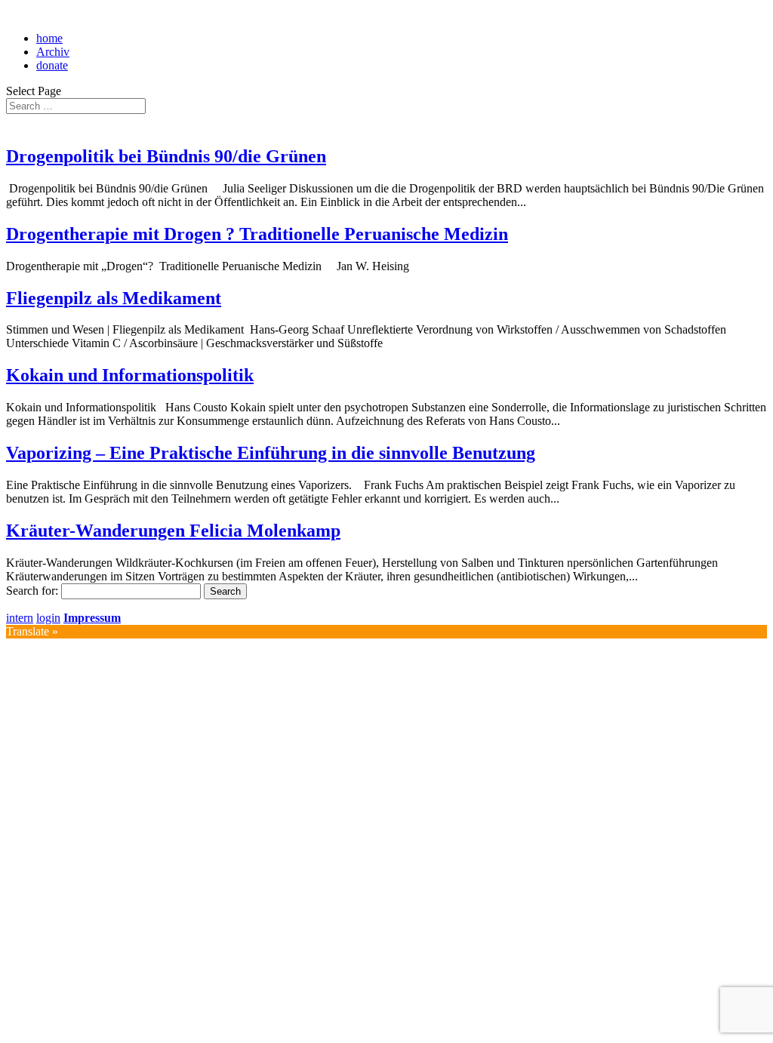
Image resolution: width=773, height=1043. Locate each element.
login (48, 617)
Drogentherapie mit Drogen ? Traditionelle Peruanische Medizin (257, 234)
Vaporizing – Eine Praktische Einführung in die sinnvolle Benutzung (270, 453)
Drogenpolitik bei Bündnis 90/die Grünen (166, 156)
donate (52, 65)
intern (19, 617)
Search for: (32, 590)
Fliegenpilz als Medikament (113, 298)
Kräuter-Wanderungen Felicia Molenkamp (173, 530)
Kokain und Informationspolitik (130, 375)
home (49, 38)
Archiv (52, 51)
